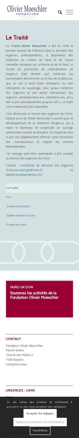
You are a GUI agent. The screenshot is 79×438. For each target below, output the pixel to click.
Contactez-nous (16, 364)
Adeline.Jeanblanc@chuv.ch (23, 174)
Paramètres (40, 430)
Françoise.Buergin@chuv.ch (25, 170)
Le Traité (12, 188)
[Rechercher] (58, 12)
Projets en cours (16, 224)
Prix (8, 197)
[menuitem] (58, 12)
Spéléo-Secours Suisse (20, 215)
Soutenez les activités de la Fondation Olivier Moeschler (34, 295)
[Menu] (67, 12)
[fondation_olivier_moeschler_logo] (33, 12)
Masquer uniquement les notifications (40, 422)
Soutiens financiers (18, 206)
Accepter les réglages (40, 413)
